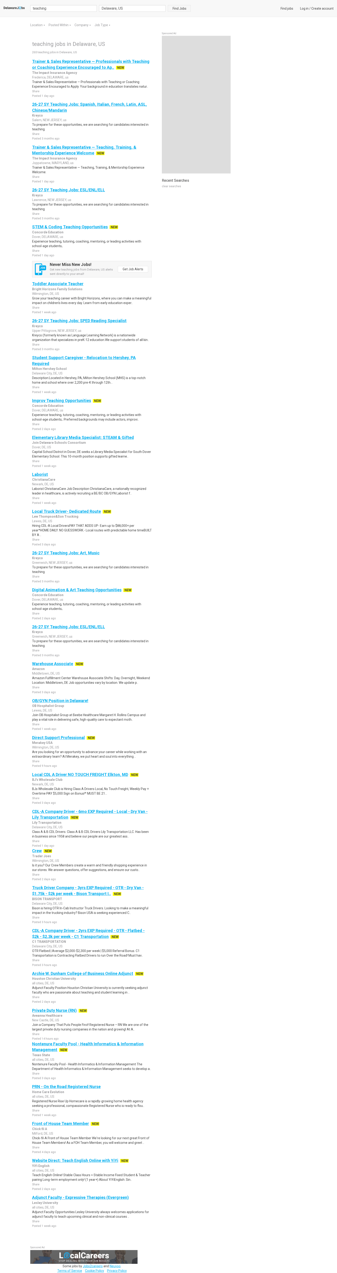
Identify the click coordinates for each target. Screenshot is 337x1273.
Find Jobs (179, 8)
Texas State (41, 1055)
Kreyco (37, 115)
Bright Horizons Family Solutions (57, 289)
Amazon (38, 669)
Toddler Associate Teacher (57, 283)
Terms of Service (69, 1271)
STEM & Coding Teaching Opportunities (70, 226)
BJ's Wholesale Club (47, 780)
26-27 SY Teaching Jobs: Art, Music (65, 552)
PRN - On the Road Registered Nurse (66, 1086)
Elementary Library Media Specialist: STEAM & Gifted (83, 437)
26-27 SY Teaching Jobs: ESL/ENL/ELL (68, 189)
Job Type (101, 25)
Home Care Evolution (48, 1092)
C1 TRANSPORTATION (49, 942)
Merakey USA (42, 743)
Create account (322, 8)
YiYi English (41, 1166)
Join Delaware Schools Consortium (59, 442)
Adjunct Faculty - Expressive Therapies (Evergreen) (80, 1197)
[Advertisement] (196, 104)
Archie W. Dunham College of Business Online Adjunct (82, 973)
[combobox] (132, 8)
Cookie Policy (94, 1271)
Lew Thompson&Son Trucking (55, 516)
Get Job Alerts (133, 269)
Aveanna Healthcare (47, 1015)
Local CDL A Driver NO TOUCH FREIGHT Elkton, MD (80, 774)
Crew (37, 850)
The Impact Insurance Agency (54, 73)
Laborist (40, 474)
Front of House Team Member (60, 1123)
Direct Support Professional (58, 737)
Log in (304, 8)
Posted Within (59, 25)
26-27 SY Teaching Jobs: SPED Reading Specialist (79, 320)
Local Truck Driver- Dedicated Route (66, 511)
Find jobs (287, 8)
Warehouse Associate (52, 663)
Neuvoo (115, 1266)
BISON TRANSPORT (47, 899)
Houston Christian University (54, 978)
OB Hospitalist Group (48, 706)
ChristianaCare (43, 479)
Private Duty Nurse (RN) (54, 1010)
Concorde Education (48, 232)
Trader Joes (41, 856)
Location (36, 25)
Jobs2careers (93, 1266)
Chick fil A (39, 1129)
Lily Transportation (46, 822)
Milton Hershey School (49, 369)
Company (82, 25)
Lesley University (45, 1203)
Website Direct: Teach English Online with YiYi (75, 1160)
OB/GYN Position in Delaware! (60, 700)
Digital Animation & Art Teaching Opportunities (77, 589)
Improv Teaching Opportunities (61, 400)
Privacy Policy (117, 1271)
